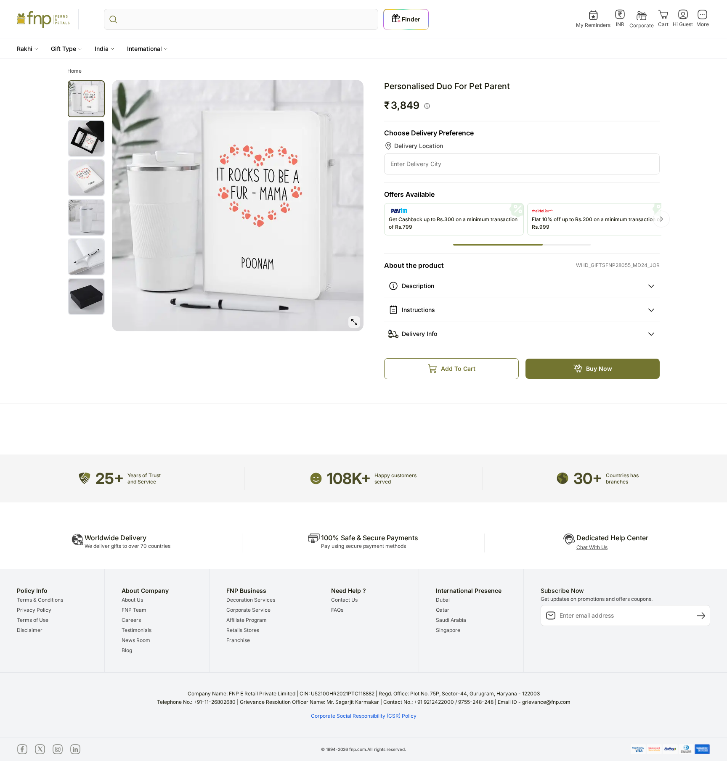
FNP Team (134, 610)
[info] (427, 106)
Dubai (443, 600)
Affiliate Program (246, 620)
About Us (132, 600)
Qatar (442, 610)
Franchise (238, 640)
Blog (127, 650)
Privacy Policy (34, 610)
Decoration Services (250, 600)
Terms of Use (32, 620)
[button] (27, 48)
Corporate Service (248, 610)
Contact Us (344, 600)
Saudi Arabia (451, 620)
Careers (131, 620)
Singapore (448, 630)
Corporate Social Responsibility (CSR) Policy (364, 716)
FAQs (337, 610)
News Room (136, 640)
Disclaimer (29, 630)
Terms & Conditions (40, 600)
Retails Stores (242, 630)
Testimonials (136, 630)
